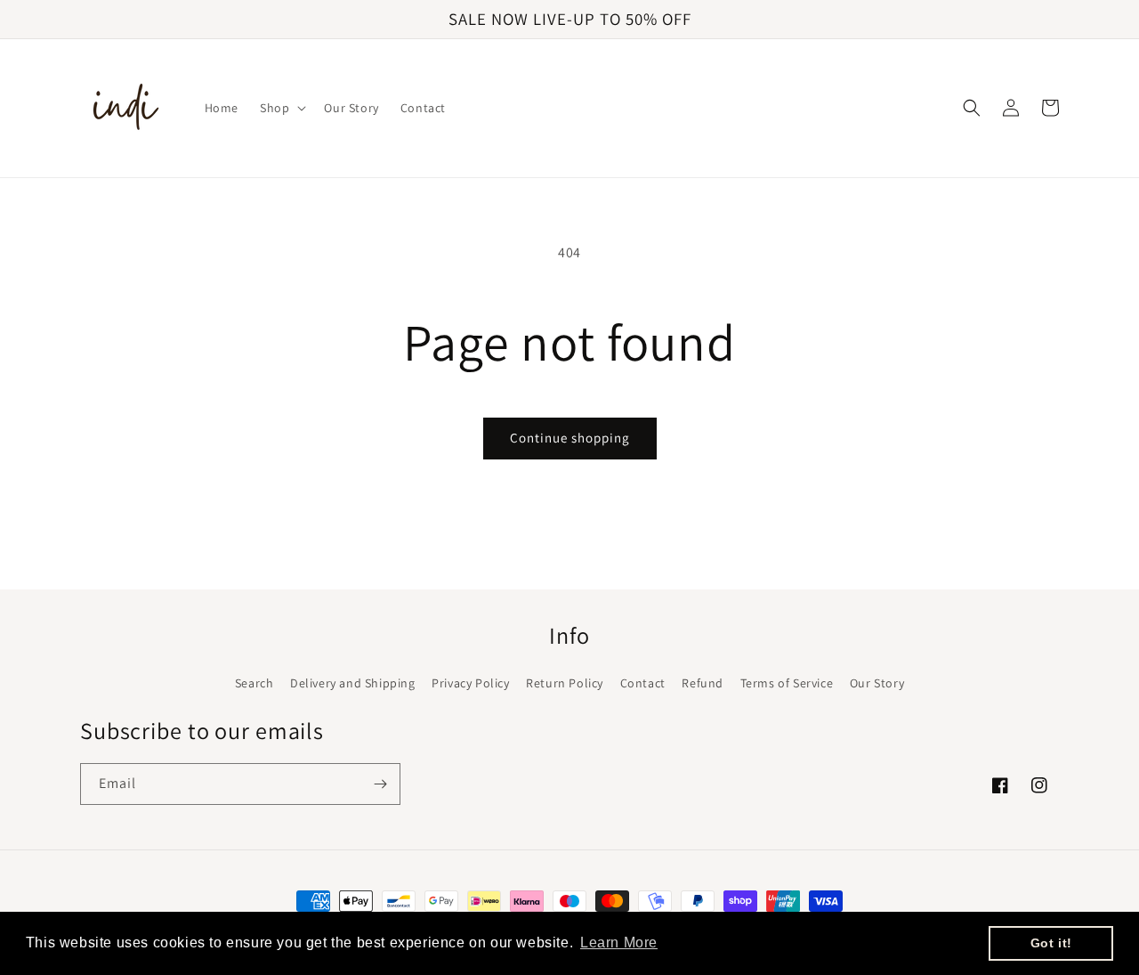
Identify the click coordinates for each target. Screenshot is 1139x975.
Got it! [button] (1051, 943)
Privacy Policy (470, 683)
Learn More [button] (619, 942)
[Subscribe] (380, 784)
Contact (643, 683)
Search (254, 683)
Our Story (877, 683)
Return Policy (564, 683)
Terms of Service (787, 683)
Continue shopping (570, 437)
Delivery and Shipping (353, 683)
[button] (281, 107)
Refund (702, 683)
